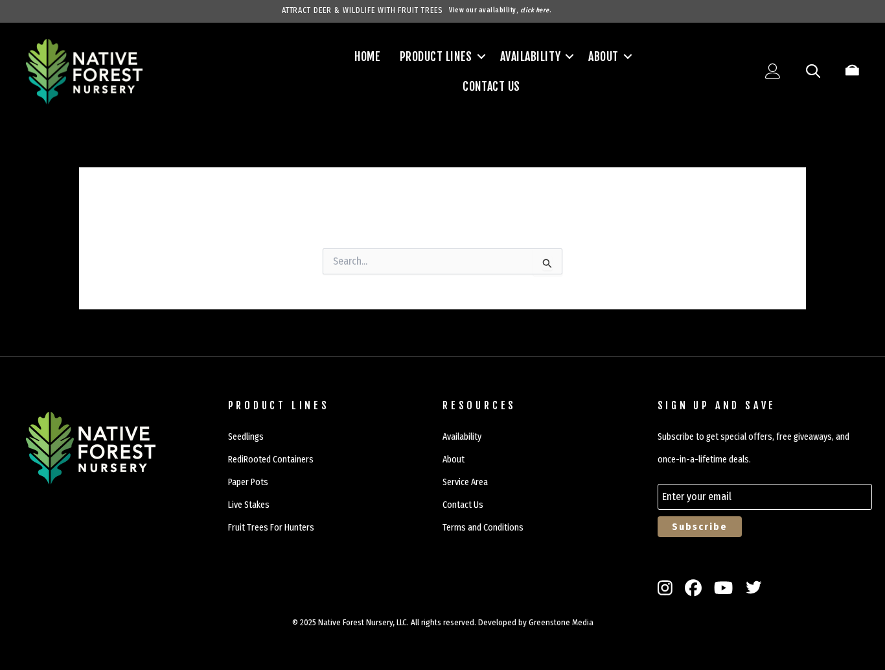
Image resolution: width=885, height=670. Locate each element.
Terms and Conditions (482, 527)
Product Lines (436, 56)
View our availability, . (500, 10)
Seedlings (246, 436)
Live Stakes (249, 504)
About (603, 56)
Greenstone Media (561, 622)
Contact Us (491, 86)
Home (367, 56)
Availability (530, 56)
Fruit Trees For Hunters (271, 527)
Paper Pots (248, 482)
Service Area (465, 482)
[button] (481, 56)
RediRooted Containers (271, 459)
